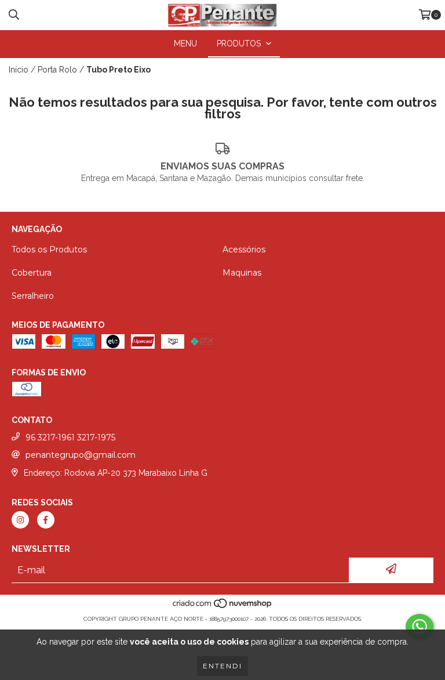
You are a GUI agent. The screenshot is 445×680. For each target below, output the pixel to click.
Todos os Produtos (49, 249)
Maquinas (241, 272)
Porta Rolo (57, 69)
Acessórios (243, 249)
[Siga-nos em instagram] (20, 520)
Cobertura (32, 272)
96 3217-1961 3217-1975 (70, 437)
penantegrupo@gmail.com (80, 455)
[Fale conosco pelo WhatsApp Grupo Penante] (419, 626)
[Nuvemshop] (222, 607)
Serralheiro (33, 296)
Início (18, 69)
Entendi (222, 665)
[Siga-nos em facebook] (45, 520)
